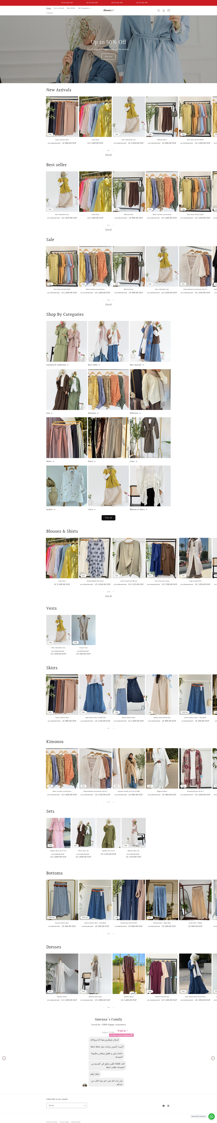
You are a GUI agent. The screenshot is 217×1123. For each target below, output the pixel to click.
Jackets (49, 509)
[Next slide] (213, 1058)
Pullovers (134, 413)
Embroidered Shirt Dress (95, 581)
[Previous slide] (4, 1058)
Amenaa (54, 1122)
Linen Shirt (95, 140)
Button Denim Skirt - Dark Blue (195, 718)
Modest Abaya (128, 997)
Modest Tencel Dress (162, 997)
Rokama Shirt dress (95, 997)
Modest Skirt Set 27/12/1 (58, 851)
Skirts (49, 461)
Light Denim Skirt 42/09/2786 (95, 718)
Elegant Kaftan (162, 791)
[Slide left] (103, 150)
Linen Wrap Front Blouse (128, 581)
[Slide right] (113, 150)
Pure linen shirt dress (162, 581)
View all (108, 155)
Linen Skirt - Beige (195, 923)
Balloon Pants (162, 140)
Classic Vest (83, 648)
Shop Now (108, 56)
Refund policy (76, 1122)
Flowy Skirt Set (83, 851)
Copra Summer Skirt (62, 140)
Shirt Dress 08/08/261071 (195, 140)
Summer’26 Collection (56, 365)
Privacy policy (64, 1122)
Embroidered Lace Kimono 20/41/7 (195, 289)
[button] (84, 8)
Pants (90, 461)
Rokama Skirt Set (133, 851)
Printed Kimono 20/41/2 (195, 791)
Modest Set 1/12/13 (108, 851)
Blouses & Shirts (137, 509)
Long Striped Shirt (195, 581)
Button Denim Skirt (128, 718)
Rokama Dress (62, 997)
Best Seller (93, 365)
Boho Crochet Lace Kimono (162, 215)
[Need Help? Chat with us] (211, 1116)
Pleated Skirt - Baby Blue (162, 923)
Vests (90, 509)
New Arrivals (136, 365)
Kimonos (92, 413)
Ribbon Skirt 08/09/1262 (162, 718)
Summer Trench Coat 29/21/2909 (129, 791)
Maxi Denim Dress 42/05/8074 (195, 997)
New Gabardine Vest (129, 140)
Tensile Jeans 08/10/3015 (128, 923)
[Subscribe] (84, 1105)
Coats (132, 461)
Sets (48, 413)
